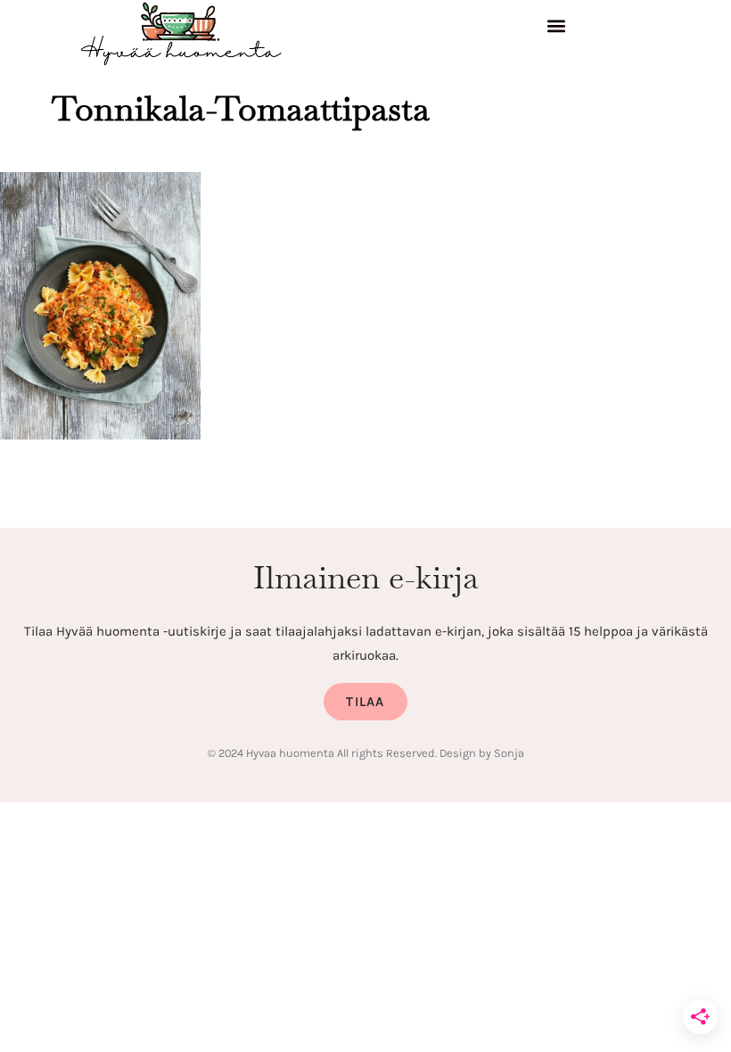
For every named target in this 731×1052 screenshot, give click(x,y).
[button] (556, 28)
